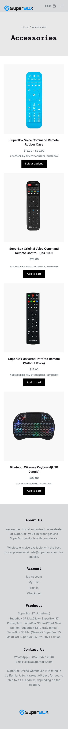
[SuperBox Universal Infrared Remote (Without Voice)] (34, 317)
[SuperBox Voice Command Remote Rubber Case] (34, 99)
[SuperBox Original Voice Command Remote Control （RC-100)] (34, 207)
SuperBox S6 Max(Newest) (25, 632)
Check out (34, 593)
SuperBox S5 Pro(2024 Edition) (41, 637)
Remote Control (36, 156)
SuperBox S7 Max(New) (25, 618)
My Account (34, 576)
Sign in (34, 587)
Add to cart (34, 273)
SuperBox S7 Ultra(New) (34, 613)
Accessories (17, 156)
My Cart (34, 582)
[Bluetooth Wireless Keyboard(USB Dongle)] (34, 426)
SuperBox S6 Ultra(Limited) (39, 627)
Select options (34, 163)
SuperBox (52, 156)
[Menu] (62, 6)
